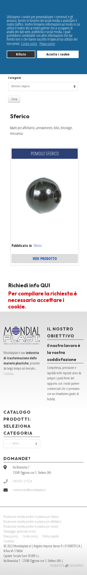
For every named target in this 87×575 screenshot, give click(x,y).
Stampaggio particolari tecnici (19, 531)
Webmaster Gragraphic (67, 565)
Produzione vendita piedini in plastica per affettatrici (32, 521)
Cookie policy (30, 536)
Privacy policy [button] (47, 43)
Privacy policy (10, 536)
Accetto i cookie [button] (57, 54)
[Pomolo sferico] (45, 197)
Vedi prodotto (45, 258)
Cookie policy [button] (29, 43)
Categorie (14, 78)
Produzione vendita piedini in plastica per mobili (30, 526)
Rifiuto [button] (21, 54)
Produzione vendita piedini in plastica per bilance (31, 516)
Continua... (9, 373)
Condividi (8, 541)
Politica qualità (50, 536)
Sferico (37, 245)
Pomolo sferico (45, 153)
